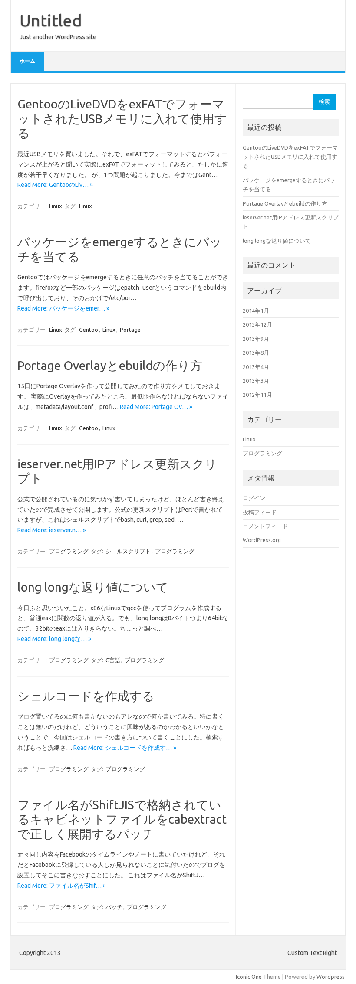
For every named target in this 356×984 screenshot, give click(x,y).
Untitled (51, 20)
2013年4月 (256, 367)
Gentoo (88, 330)
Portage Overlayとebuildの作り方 (109, 365)
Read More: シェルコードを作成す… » (124, 747)
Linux (55, 206)
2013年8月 (256, 353)
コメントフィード (265, 526)
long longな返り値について (92, 587)
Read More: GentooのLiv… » (55, 184)
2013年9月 (256, 339)
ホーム (27, 61)
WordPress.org (262, 540)
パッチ (113, 907)
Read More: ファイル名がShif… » (61, 885)
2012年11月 (257, 395)
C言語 (112, 660)
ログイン (254, 498)
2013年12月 (257, 324)
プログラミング (69, 551)
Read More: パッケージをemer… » (63, 308)
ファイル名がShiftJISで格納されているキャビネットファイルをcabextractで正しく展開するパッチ (122, 819)
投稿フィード (260, 512)
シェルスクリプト (128, 551)
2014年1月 (256, 310)
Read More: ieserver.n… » (51, 529)
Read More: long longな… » (54, 638)
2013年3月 (256, 381)
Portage (130, 330)
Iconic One (249, 977)
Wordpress (330, 977)
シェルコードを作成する (86, 696)
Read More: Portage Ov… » (156, 406)
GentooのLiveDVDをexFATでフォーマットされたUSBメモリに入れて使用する (122, 118)
